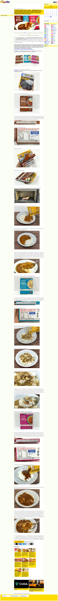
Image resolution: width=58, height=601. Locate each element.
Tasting (23, 593)
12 (50, 13)
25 (48, 16)
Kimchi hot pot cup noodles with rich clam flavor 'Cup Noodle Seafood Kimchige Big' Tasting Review (32, 564)
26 (50, 16)
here (37, 35)
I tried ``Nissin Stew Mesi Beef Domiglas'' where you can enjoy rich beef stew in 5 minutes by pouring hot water (25, 554)
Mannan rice (16, 70)
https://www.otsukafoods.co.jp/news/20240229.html (23, 49)
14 (54, 13)
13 (52, 13)
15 (56, 13)
